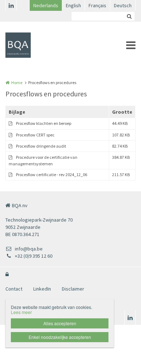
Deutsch (123, 5)
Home (16, 82)
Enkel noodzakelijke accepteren (60, 337)
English (73, 5)
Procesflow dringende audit (41, 146)
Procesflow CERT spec (35, 135)
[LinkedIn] (10, 5)
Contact (13, 289)
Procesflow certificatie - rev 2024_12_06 (51, 174)
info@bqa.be (29, 248)
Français (97, 5)
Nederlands (45, 5)
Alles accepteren (59, 323)
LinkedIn (42, 289)
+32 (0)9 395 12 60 (33, 256)
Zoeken (129, 16)
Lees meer (21, 312)
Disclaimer (73, 289)
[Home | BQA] (28, 45)
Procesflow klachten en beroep (43, 123)
